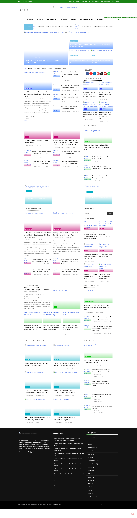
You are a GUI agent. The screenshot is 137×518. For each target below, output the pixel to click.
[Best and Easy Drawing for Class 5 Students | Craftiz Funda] (87, 158)
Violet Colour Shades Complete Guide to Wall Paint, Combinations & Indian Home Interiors (37, 94)
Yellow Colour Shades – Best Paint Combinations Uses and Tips (69, 97)
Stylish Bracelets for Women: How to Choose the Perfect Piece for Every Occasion (37, 195)
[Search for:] (95, 213)
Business (30, 19)
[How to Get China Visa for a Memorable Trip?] (106, 247)
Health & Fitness (89, 301)
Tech (89, 487)
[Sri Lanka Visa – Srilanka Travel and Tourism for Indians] (91, 267)
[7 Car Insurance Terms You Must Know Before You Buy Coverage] (38, 380)
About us (71, 1)
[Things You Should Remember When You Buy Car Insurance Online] (67, 352)
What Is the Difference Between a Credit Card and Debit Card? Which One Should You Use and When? (65, 143)
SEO (93, 55)
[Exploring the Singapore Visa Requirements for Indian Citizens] (106, 267)
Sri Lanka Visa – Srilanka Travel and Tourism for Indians (90, 276)
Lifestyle (40, 19)
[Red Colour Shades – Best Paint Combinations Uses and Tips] (56, 108)
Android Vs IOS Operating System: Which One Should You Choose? (70, 327)
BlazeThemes (58, 504)
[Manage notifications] (132, 514)
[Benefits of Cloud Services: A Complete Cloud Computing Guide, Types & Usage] (52, 317)
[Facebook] (87, 73)
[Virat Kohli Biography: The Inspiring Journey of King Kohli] (98, 351)
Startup (74, 19)
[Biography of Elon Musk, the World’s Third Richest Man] (87, 396)
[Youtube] (105, 73)
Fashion (90, 451)
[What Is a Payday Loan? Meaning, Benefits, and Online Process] (27, 153)
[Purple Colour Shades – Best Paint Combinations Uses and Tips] (90, 26)
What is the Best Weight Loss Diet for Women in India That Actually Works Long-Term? (102, 328)
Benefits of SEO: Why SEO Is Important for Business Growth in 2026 (101, 61)
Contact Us (77, 1)
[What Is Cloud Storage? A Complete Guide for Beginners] (66, 299)
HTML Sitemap (115, 1)
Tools (89, 490)
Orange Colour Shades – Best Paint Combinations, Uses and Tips (79, 61)
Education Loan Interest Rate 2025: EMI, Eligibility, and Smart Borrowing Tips (96, 147)
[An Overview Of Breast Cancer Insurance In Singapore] (67, 407)
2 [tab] (61, 33)
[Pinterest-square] (98, 73)
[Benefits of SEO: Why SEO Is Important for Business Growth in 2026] (90, 85)
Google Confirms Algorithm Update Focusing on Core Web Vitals (90, 114)
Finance (27, 137)
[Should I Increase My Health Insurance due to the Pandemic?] (67, 380)
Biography (87, 356)
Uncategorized (91, 496)
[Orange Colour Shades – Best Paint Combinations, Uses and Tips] (56, 74)
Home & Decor (29, 57)
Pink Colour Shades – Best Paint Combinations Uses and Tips (69, 26)
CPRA (89, 1)
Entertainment (52, 19)
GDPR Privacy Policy (105, 1)
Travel (86, 228)
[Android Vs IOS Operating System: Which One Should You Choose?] (71, 317)
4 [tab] (66, 33)
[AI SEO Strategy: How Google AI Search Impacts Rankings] (106, 85)
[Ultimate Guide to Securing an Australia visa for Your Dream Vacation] (91, 247)
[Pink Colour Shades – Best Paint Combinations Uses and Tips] (49, 26)
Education (87, 141)
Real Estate (91, 470)
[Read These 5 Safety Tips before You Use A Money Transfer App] (38, 407)
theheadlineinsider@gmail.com (28, 452)
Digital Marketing (86, 19)
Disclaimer (84, 1)
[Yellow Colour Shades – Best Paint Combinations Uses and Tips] (56, 97)
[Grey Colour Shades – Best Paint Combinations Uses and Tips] (56, 272)
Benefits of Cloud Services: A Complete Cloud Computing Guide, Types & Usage (51, 327)
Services (101, 18)
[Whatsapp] (108, 73)
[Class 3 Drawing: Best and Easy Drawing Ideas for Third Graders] (87, 177)
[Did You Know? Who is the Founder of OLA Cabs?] (87, 407)
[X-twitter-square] (101, 73)
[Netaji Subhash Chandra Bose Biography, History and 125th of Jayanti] (87, 382)
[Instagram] (91, 73)
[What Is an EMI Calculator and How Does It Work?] (37, 129)
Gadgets (64, 19)
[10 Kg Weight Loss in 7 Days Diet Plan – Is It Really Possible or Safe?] (87, 318)
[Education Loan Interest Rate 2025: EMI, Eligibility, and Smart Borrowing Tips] (98, 136)
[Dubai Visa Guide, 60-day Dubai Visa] (106, 225)
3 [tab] (64, 33)
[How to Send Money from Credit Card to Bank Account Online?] (27, 163)
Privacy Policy (95, 1)
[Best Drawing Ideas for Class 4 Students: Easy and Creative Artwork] (87, 167)
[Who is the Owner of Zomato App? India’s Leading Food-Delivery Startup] (87, 371)
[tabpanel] (46, 48)
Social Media (91, 480)
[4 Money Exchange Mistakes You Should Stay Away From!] (38, 352)
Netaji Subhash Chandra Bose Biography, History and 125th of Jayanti (100, 383)
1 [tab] (59, 33)
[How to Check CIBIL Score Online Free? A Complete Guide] (56, 153)
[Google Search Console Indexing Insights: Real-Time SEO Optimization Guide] (106, 106)
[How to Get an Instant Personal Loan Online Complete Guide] (56, 163)
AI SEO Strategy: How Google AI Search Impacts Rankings (105, 94)
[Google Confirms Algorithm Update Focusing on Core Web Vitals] (90, 106)
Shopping (90, 477)
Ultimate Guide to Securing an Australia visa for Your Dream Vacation (91, 256)
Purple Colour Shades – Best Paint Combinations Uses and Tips (110, 26)
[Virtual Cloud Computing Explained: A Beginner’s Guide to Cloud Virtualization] (33, 317)
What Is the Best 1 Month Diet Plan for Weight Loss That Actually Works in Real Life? (97, 307)
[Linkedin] (94, 73)
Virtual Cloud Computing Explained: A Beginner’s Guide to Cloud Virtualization (32, 327)
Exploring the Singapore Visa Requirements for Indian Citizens (105, 276)
